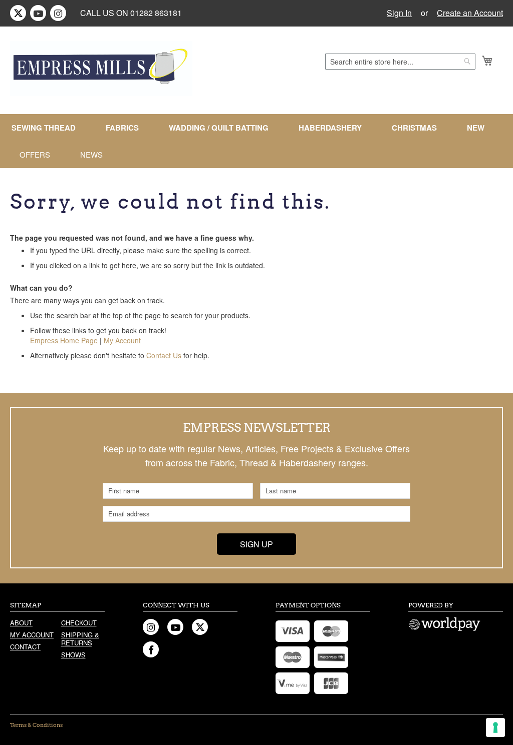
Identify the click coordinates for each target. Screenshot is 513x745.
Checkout (79, 622)
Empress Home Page (64, 340)
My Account (122, 340)
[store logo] (101, 68)
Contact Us (163, 355)
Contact (25, 646)
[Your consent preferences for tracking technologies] (495, 727)
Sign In (399, 13)
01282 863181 (156, 13)
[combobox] (400, 62)
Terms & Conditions (36, 724)
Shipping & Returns (80, 638)
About (21, 622)
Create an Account (470, 13)
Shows (73, 654)
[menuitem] (48, 128)
